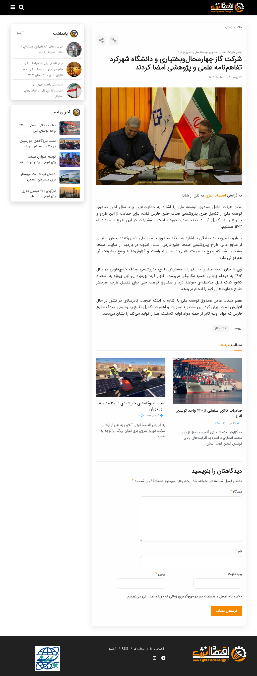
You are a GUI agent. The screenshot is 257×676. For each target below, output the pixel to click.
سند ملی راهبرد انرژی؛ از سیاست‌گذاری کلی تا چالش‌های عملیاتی (43, 90)
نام (238, 551)
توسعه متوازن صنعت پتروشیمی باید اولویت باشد (37, 159)
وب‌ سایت (235, 574)
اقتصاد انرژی (216, 195)
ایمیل (160, 574)
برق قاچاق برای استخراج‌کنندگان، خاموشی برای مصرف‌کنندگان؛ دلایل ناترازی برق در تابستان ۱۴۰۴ (42, 69)
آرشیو (20, 32)
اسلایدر (227, 27)
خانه (239, 27)
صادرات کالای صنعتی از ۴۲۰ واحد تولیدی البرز (209, 413)
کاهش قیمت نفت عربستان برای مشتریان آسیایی (38, 176)
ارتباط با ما (157, 648)
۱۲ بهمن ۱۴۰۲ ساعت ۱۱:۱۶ (225, 77)
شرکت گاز (221, 328)
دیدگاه (236, 491)
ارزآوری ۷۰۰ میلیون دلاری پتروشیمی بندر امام (39, 193)
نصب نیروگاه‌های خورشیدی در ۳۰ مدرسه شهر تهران (132, 406)
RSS (125, 648)
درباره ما (139, 648)
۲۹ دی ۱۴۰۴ (229, 423)
